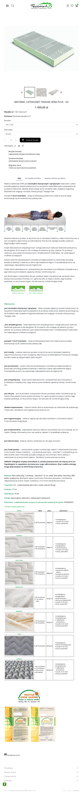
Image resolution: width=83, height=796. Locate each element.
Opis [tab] (19, 178)
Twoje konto (10, 776)
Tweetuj (19, 146)
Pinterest (23, 146)
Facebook (4, 784)
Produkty (8, 768)
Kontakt (8, 780)
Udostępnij (15, 146)
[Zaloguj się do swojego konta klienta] (68, 5)
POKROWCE (68, 502)
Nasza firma (10, 772)
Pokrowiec (8, 130)
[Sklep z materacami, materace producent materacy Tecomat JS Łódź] (41, 5)
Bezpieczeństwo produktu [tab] (55, 178)
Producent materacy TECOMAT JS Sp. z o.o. (22, 790)
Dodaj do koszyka (30, 140)
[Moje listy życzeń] (72, 5)
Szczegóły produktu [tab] (33, 178)
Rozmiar (7, 120)
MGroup (76, 790)
